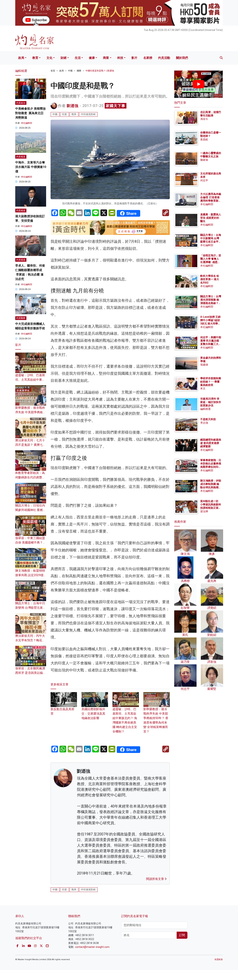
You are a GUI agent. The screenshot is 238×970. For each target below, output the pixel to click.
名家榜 (147, 58)
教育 (35, 58)
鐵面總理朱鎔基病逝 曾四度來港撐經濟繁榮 (210, 443)
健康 (92, 58)
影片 (134, 58)
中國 (70, 70)
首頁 (53, 70)
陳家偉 (204, 159)
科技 (120, 58)
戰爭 (74, 114)
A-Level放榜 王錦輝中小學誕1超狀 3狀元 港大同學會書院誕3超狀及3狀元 (210, 323)
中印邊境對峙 (88, 114)
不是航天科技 (208, 419)
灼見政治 (20, 103)
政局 (21, 58)
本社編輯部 (26, 123)
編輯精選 (205, 408)
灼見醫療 (20, 318)
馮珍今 (204, 118)
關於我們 (182, 58)
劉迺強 (72, 105)
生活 (78, 58)
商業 (106, 58)
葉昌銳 (204, 139)
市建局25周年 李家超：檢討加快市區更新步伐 (210, 402)
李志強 (204, 422)
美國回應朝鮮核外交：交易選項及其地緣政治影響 (93, 713)
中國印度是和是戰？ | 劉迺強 (100, 70)
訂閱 (182, 935)
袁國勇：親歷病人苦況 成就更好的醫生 (210, 218)
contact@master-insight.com (92, 946)
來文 (202, 388)
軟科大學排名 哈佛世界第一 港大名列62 (209, 279)
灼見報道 (20, 156)
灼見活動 (164, 58)
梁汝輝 (204, 511)
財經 (64, 58)
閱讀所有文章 (155, 879)
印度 (64, 114)
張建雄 (204, 364)
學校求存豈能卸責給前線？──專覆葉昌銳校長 (210, 381)
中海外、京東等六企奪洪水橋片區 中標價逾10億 (30, 167)
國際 (79, 70)
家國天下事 (115, 105)
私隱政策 (219, 959)
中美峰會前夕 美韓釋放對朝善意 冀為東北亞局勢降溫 (30, 113)
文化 (49, 58)
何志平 (204, 180)
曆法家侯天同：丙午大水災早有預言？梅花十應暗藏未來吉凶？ (30, 640)
